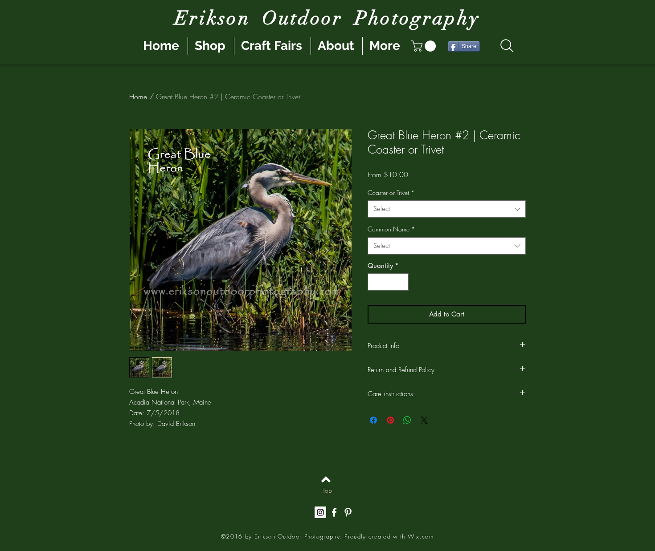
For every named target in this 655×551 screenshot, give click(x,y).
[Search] (507, 46)
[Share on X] (424, 420)
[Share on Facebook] (373, 420)
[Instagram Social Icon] (320, 512)
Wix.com (421, 536)
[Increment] (402, 282)
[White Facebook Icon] (334, 512)
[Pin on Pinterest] (390, 420)
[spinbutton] (388, 282)
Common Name (391, 229)
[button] (424, 46)
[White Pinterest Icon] (348, 512)
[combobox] (447, 209)
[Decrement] (375, 282)
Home (138, 96)
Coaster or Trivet (391, 192)
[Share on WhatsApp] (407, 420)
